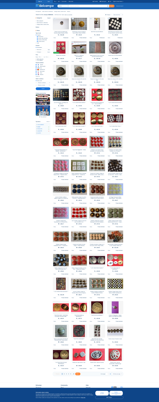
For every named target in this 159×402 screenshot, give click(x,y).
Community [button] (64, 1)
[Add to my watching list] (67, 19)
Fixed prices (40, 36)
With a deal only (40, 59)
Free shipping (39, 60)
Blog (62, 387)
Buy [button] (55, 1)
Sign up (40, 1)
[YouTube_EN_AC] (43, 110)
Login (49, 1)
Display (108, 14)
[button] (107, 6)
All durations (39, 47)
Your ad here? (43, 116)
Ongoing (38, 34)
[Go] (110, 374)
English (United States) (117, 1)
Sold (38, 43)
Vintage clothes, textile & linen (43, 24)
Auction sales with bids (43, 38)
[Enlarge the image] (61, 23)
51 (73, 373)
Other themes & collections (42, 22)
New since (39, 49)
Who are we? (38, 387)
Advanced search (119, 6)
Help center (88, 387)
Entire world (39, 80)
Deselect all (38, 76)
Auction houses (41, 41)
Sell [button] (58, 1)
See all (48, 18)
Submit (43, 88)
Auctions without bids (42, 39)
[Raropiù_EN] (43, 99)
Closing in (39, 52)
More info (83, 397)
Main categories (40, 20)
